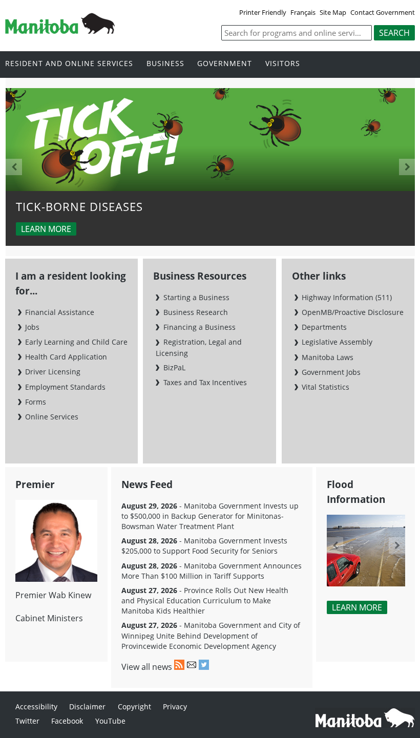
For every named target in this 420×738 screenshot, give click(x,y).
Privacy (175, 706)
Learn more (46, 229)
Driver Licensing (52, 371)
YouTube (110, 721)
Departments (324, 327)
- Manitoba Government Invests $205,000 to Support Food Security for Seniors (204, 546)
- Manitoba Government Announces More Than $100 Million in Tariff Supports (211, 571)
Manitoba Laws (327, 357)
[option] (210, 167)
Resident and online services (69, 64)
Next (407, 167)
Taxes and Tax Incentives (204, 382)
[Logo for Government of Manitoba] (60, 30)
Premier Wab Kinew (53, 595)
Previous (14, 167)
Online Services (51, 416)
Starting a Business (196, 297)
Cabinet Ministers (49, 618)
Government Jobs (331, 372)
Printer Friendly (262, 12)
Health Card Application (66, 357)
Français (303, 12)
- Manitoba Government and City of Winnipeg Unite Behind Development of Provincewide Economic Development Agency (210, 635)
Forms (35, 402)
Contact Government (382, 12)
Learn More (357, 607)
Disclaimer (87, 706)
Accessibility (36, 706)
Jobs (32, 327)
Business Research (195, 312)
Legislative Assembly (337, 342)
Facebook (67, 721)
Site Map (333, 12)
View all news (146, 666)
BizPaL (174, 367)
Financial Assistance (59, 312)
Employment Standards (65, 387)
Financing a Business (199, 327)
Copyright (134, 706)
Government (224, 64)
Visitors (282, 64)
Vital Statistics (325, 387)
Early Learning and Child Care (76, 342)
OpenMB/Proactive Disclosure (353, 312)
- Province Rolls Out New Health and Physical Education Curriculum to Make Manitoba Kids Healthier (204, 600)
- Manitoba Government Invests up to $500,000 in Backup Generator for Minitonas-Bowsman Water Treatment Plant (210, 516)
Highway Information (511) (347, 297)
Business (165, 64)
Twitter (27, 721)
